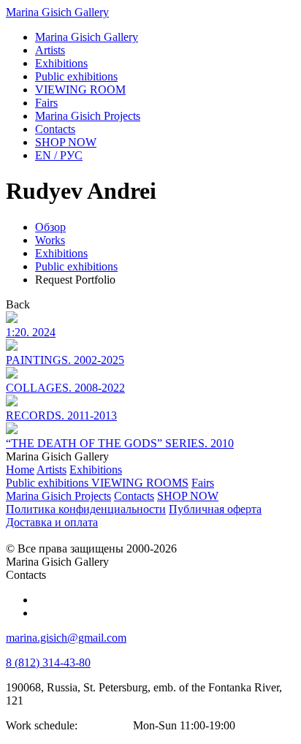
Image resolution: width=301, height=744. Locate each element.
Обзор (50, 227)
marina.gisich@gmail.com (66, 637)
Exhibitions (61, 253)
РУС (59, 155)
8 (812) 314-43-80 (48, 662)
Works (50, 240)
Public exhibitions (76, 266)
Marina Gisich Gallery (57, 12)
